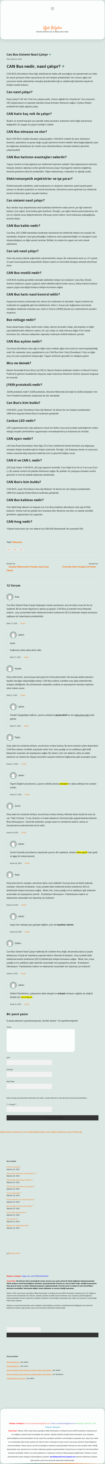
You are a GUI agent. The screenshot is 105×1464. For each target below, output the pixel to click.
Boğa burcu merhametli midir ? (18, 1226)
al (9, 549)
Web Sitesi (10, 1082)
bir (15, 549)
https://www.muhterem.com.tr (14, 1132)
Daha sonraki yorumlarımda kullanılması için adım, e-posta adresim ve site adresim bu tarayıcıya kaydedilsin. (47, 1098)
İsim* (8, 1058)
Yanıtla (22, 623)
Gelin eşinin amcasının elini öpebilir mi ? (22, 1173)
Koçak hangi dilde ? (14, 1193)
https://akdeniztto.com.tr (39, 1132)
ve (21, 549)
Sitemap (78, 1132)
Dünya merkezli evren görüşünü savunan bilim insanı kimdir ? (29, 1370)
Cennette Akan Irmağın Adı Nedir (79, 567)
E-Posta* (10, 1070)
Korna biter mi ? (12, 1219)
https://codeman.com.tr (62, 1132)
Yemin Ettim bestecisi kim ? (17, 1213)
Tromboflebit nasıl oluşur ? (16, 1378)
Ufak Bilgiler (52, 28)
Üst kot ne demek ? (14, 1167)
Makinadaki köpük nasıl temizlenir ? (20, 1180)
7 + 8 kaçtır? (12, 1104)
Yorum (9, 1027)
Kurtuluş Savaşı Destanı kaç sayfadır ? (21, 1186)
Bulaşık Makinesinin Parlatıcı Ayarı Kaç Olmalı (28, 569)
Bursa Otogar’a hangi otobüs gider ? (20, 1206)
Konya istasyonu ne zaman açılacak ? (21, 1200)
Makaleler (17, 542)
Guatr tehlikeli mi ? (13, 1362)
